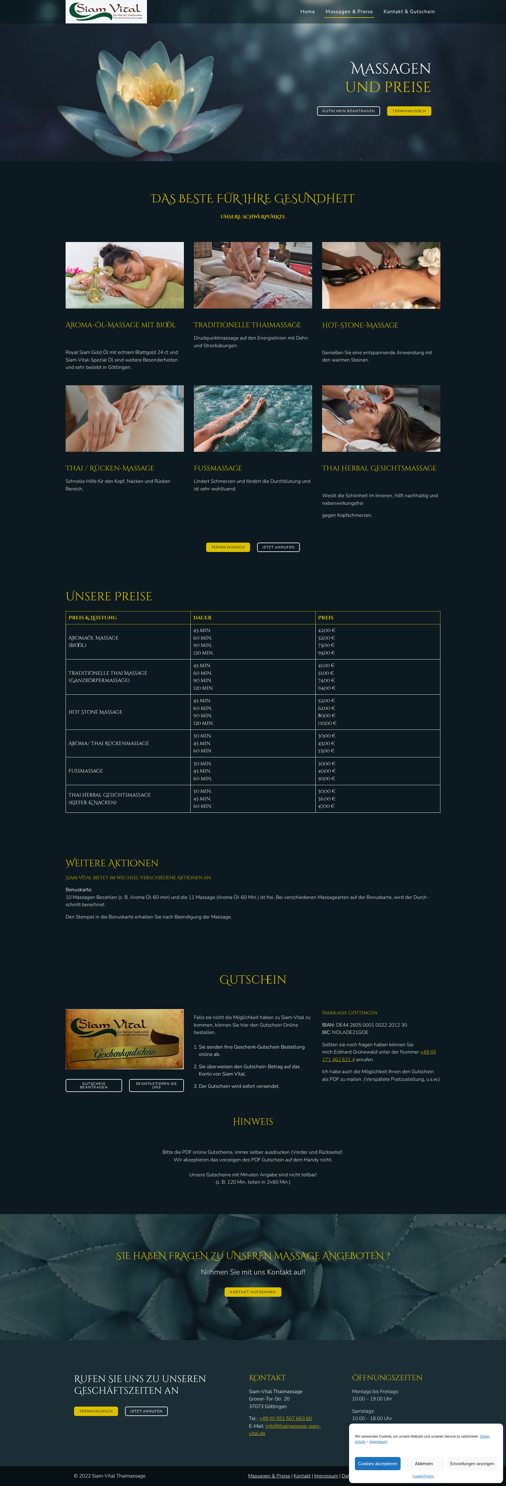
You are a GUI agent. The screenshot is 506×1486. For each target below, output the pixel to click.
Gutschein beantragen (348, 111)
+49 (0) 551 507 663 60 (285, 1418)
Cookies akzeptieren (377, 1463)
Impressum (378, 1442)
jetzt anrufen (278, 547)
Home (307, 11)
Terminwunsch (409, 111)
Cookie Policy (423, 1476)
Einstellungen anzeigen (472, 1463)
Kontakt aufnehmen (253, 1292)
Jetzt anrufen (146, 1411)
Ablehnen (424, 1463)
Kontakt (302, 1476)
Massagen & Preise (349, 11)
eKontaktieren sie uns (156, 1085)
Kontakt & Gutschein (409, 11)
